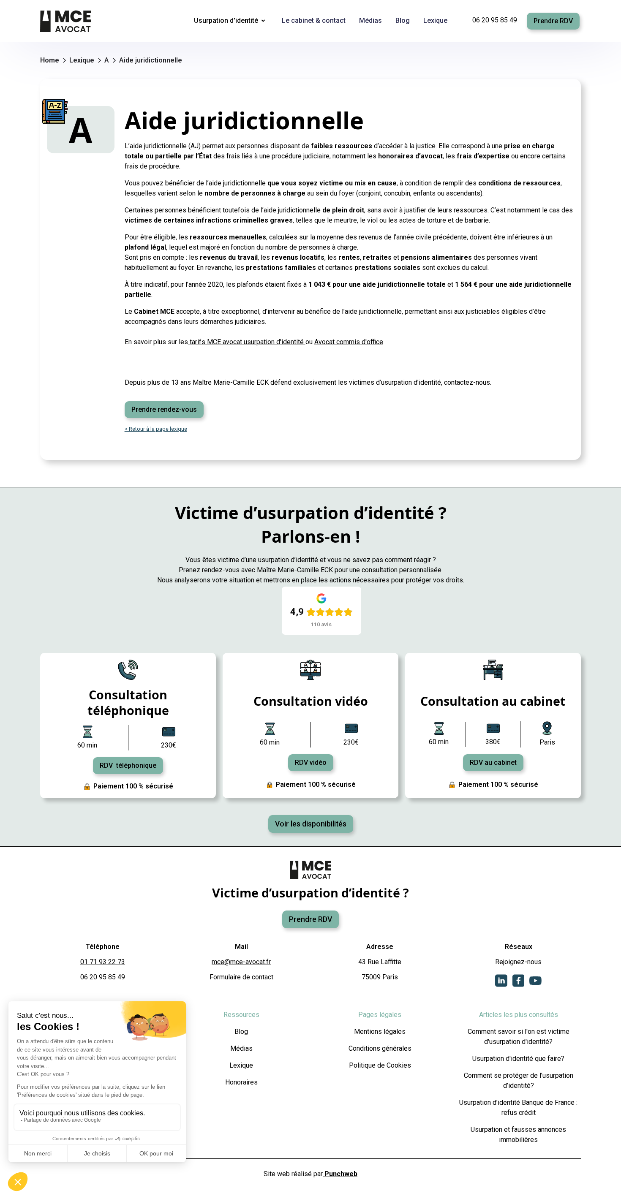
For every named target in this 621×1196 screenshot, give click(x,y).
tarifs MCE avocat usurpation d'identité (246, 342)
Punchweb (340, 1174)
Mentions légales (380, 1031)
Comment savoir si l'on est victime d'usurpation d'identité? (518, 1036)
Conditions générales (380, 1048)
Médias (241, 1048)
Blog (241, 1031)
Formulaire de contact (241, 977)
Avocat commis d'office (348, 342)
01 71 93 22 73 (102, 962)
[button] (231, 21)
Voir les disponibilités (310, 824)
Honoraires (241, 1082)
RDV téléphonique (128, 765)
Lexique (241, 1065)
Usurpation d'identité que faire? (518, 1059)
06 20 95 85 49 (494, 20)
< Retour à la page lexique (156, 429)
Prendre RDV (553, 21)
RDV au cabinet (493, 762)
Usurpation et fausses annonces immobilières (518, 1134)
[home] (66, 21)
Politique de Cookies (380, 1065)
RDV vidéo (311, 762)
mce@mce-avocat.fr (241, 962)
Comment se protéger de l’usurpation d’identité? (518, 1080)
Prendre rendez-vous (164, 409)
